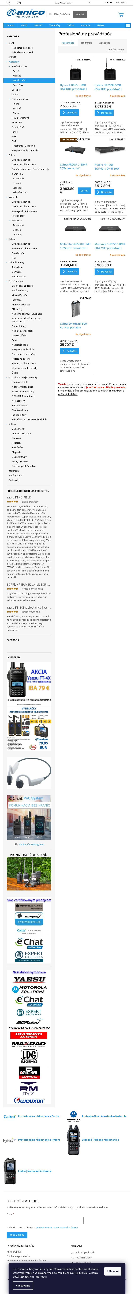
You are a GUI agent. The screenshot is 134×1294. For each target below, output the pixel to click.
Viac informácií (38, 1277)
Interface (17, 300)
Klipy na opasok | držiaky (25, 368)
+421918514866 (84, 1258)
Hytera (12, 239)
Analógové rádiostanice (24, 211)
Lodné (15, 94)
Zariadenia (18, 178)
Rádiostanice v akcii (22, 48)
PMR (14, 141)
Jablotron (14, 471)
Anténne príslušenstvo (24, 466)
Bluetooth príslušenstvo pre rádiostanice (26, 320)
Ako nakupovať (63, 2)
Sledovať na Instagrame (31, 844)
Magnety (16, 452)
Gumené (16, 438)
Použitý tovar (16, 475)
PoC (14, 258)
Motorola (13, 197)
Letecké (16, 90)
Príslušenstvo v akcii (22, 52)
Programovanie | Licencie (25, 150)
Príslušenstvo (20, 192)
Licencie (17, 183)
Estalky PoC (18, 127)
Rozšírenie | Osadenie (23, 146)
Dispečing (18, 85)
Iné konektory (19, 415)
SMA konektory (20, 410)
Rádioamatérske (20, 99)
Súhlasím (113, 1271)
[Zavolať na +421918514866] (12, 2)
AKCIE (11, 43)
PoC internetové (20, 118)
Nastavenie (23, 1286)
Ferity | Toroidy (20, 461)
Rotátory (16, 443)
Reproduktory (19, 326)
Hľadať (80, 14)
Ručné (16, 71)
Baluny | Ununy (19, 457)
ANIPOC (12, 57)
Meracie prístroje (21, 304)
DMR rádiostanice (21, 160)
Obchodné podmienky (18, 1256)
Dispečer (17, 188)
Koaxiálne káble (20, 382)
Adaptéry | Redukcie (22, 387)
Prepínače (17, 447)
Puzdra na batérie (21, 359)
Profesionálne (19, 66)
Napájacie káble (20, 345)
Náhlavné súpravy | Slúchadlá (27, 314)
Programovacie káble (23, 349)
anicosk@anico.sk (85, 1252)
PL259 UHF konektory (23, 391)
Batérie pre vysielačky (23, 354)
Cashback (14, 480)
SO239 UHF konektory (23, 396)
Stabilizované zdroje (23, 286)
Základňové (18, 429)
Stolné (16, 113)
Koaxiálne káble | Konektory (23, 377)
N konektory (18, 401)
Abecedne (104, 43)
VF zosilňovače (20, 295)
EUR (107, 2)
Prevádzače (19, 80)
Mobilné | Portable (21, 433)
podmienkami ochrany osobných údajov (57, 1227)
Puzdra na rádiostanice (24, 363)
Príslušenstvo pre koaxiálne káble (29, 419)
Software (17, 272)
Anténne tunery (20, 290)
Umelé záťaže (19, 335)
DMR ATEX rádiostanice (24, 164)
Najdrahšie (86, 43)
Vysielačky (14, 62)
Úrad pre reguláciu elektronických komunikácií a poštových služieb (91, 392)
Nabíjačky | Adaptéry (22, 331)
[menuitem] (10, 25)
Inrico (15, 132)
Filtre (14, 340)
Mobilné (17, 76)
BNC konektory (20, 405)
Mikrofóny (17, 309)
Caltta (12, 155)
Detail (84, 190)
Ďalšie (15, 373)
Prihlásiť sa (17, 1235)
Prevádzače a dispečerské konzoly (30, 169)
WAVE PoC (17, 220)
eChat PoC (17, 174)
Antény (12, 424)
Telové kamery (16, 262)
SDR (14, 136)
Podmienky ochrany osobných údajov (26, 1260)
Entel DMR (17, 122)
